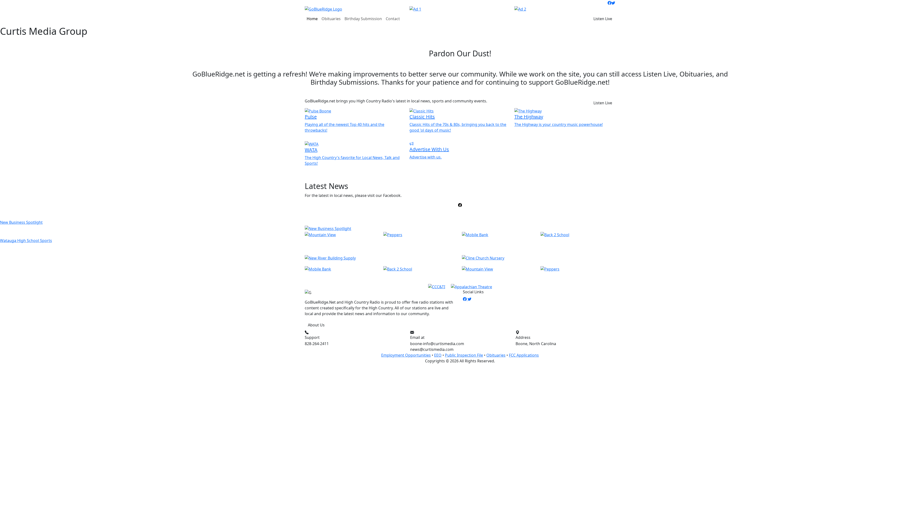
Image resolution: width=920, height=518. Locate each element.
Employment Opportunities (406, 355)
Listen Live (602, 18)
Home (312, 18)
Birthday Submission (363, 18)
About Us (316, 325)
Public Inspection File (464, 355)
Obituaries (331, 18)
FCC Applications (524, 355)
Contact (393, 18)
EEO (438, 355)
